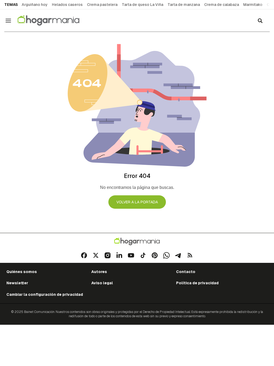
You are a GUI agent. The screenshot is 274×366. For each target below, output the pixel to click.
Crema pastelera (102, 4)
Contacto (185, 271)
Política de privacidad (197, 283)
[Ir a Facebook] (84, 255)
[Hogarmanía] (54, 20)
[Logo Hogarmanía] (137, 241)
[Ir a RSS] (190, 255)
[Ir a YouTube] (131, 255)
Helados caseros (67, 4)
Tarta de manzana (184, 4)
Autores (99, 271)
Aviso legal (102, 283)
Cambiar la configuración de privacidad (44, 294)
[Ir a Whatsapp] (166, 255)
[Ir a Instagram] (107, 255)
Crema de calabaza (221, 4)
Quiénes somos (21, 271)
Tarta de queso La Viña (142, 4)
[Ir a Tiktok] (143, 255)
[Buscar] (260, 20)
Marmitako (252, 4)
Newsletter (17, 283)
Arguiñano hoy (35, 4)
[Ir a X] (96, 255)
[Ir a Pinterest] (154, 255)
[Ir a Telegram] (178, 255)
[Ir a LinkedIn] (119, 255)
